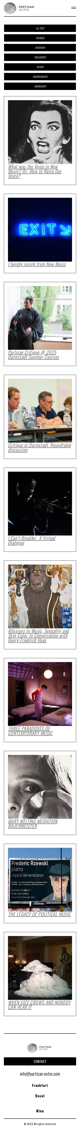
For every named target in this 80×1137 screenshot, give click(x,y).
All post (40, 28)
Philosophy (40, 57)
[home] (20, 8)
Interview (40, 48)
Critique (40, 38)
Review (40, 67)
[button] (71, 8)
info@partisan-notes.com (40, 1073)
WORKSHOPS (40, 86)
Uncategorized (40, 77)
